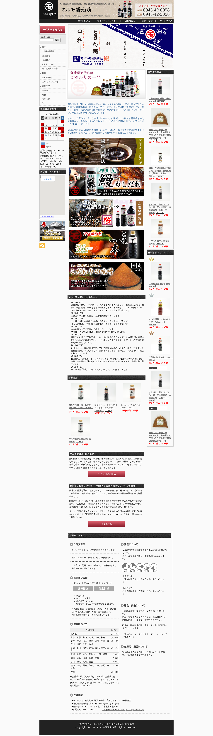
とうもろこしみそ (50, 81)
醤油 (44, 47)
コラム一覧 (107, 524)
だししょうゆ (48, 64)
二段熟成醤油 (48, 51)
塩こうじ (46, 99)
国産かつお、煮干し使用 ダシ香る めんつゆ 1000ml (106, 408)
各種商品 (46, 86)
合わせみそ (47, 77)
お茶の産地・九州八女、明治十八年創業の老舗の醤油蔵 (85, 15)
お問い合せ (147, 21)
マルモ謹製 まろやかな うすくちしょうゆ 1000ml (161, 322)
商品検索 (45, 37)
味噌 (44, 73)
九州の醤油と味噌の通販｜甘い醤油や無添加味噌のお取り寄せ (88, 4)
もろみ (45, 90)
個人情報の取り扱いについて (92, 724)
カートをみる (84, 21)
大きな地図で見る (47, 217)
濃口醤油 (46, 56)
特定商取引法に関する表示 (121, 724)
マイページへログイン (107, 21)
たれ (44, 94)
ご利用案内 (130, 21)
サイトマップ (166, 21)
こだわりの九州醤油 (106, 474)
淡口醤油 (46, 60)
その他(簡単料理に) (51, 68)
